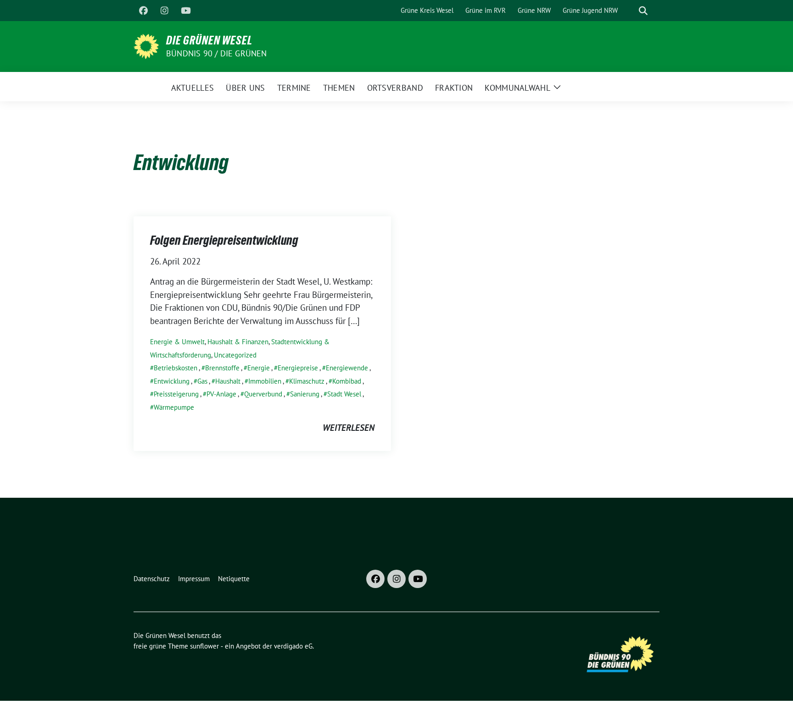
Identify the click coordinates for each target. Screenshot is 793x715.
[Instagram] (164, 10)
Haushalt (227, 381)
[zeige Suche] (643, 11)
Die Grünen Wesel (209, 40)
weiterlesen (348, 427)
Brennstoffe (222, 367)
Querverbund (263, 394)
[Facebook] (143, 10)
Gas (202, 381)
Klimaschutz (306, 381)
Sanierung (304, 394)
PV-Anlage (221, 394)
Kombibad (346, 381)
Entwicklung (172, 381)
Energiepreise (298, 367)
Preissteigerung (176, 394)
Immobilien (264, 381)
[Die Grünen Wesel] (146, 45)
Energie (258, 367)
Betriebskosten (175, 367)
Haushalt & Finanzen (237, 341)
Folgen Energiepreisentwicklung (224, 240)
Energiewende (347, 367)
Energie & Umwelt (177, 341)
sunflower (204, 646)
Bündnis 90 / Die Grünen (216, 53)
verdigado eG (293, 646)
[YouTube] (185, 10)
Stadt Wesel (344, 394)
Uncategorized (235, 355)
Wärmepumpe (174, 407)
